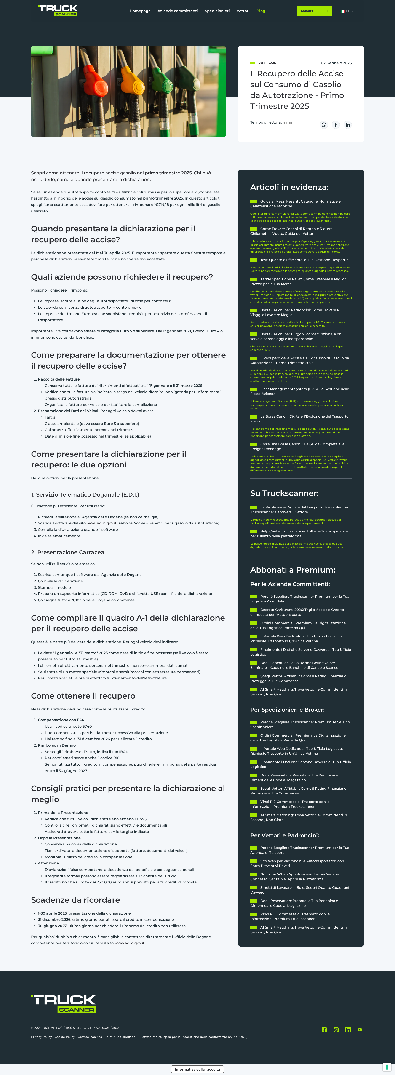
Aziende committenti (177, 11)
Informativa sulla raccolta (197, 1069)
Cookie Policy (65, 1037)
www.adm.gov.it (102, 523)
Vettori (243, 11)
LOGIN (307, 11)
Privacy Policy (41, 1037)
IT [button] (347, 11)
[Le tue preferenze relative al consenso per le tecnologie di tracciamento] (387, 1067)
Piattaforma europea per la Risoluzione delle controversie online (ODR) (193, 1037)
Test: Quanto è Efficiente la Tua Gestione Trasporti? (304, 260)
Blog (260, 11)
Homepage (140, 11)
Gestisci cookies (90, 1037)
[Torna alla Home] (57, 11)
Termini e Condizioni (120, 1037)
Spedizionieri (217, 11)
